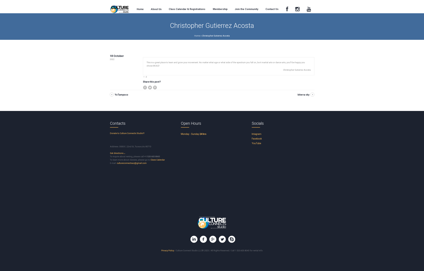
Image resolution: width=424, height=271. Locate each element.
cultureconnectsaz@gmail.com (132, 163)
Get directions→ (118, 153)
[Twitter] (222, 239)
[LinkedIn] (194, 239)
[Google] (212, 239)
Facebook (257, 138)
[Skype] (231, 239)
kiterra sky (303, 94)
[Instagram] (297, 9)
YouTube (256, 143)
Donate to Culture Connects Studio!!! (127, 133)
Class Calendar (158, 160)
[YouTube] (308, 9)
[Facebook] (287, 9)
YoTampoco (121, 94)
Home (197, 35)
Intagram (256, 134)
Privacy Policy (167, 250)
